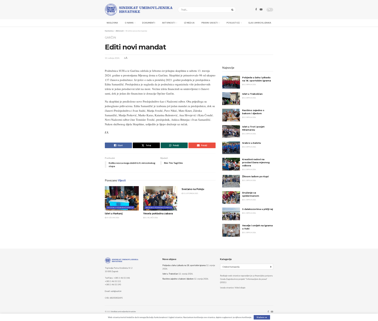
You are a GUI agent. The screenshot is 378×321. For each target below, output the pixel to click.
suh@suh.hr (116, 291)
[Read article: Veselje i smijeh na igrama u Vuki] (231, 230)
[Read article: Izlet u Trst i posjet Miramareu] (231, 131)
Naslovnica (109, 31)
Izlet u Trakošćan (252, 93)
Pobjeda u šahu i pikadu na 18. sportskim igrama (184, 265)
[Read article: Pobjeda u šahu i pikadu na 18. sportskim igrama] (231, 82)
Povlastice (233, 23)
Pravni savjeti (210, 23)
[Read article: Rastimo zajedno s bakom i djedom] (231, 115)
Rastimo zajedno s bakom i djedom (178, 278)
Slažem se (262, 317)
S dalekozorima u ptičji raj (257, 209)
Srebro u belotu (251, 143)
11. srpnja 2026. (249, 180)
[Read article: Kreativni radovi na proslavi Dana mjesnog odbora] (231, 164)
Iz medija (189, 23)
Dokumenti (148, 23)
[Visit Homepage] (139, 10)
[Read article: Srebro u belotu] (231, 147)
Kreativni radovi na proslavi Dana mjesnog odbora (256, 162)
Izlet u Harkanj (113, 213)
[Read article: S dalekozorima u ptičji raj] (231, 214)
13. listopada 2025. (190, 193)
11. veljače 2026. (151, 217)
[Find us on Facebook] (256, 9)
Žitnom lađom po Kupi (255, 176)
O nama (129, 23)
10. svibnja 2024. (112, 58)
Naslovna (112, 23)
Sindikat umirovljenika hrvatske (123, 311)
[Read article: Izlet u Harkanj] (122, 198)
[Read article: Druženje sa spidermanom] (231, 197)
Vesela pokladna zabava (158, 213)
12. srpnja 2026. (249, 84)
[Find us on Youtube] (261, 9)
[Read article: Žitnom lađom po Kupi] (231, 181)
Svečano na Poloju (193, 189)
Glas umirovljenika (259, 23)
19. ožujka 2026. (112, 217)
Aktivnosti (168, 23)
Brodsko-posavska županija (136, 31)
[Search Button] (233, 10)
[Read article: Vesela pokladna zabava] (160, 198)
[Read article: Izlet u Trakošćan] (231, 98)
